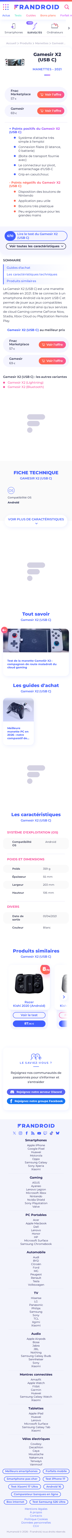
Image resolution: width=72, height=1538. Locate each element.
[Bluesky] (57, 1133)
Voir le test (29, 1015)
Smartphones (36, 1140)
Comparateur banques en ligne (36, 1494)
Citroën (36, 1264)
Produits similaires (21, 281)
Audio (36, 1334)
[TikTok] (51, 1133)
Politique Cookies (36, 1519)
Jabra (36, 1345)
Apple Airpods (36, 1338)
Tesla (36, 1281)
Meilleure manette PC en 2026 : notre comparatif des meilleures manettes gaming (18, 733)
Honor (36, 1233)
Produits (26, 43)
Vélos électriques (36, 1439)
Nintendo (36, 1196)
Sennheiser (36, 1359)
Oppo (36, 1159)
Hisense (36, 1298)
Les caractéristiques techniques (32, 274)
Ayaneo (36, 1186)
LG (36, 1301)
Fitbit (36, 1386)
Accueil (11, 43)
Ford (36, 1267)
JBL (36, 1349)
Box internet (15, 1502)
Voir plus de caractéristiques (36, 519)
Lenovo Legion (36, 1189)
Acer (36, 1220)
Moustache (36, 1454)
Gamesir (58, 43)
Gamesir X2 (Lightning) (25, 382)
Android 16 (53, 1486)
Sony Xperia (36, 1166)
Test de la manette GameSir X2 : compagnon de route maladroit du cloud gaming (32, 664)
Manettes (41, 43)
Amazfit (36, 1379)
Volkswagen (36, 1284)
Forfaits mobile (56, 1471)
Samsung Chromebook (36, 1244)
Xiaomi (36, 1169)
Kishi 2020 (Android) (29, 1006)
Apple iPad (36, 1413)
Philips (36, 1308)
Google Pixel (36, 1148)
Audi (36, 1257)
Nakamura (36, 1457)
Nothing (36, 1352)
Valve (36, 1206)
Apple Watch (36, 1383)
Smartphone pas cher (22, 1478)
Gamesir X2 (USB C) (23, 330)
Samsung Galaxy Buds (36, 1356)
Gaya (36, 1450)
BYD (36, 1260)
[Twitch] (45, 1133)
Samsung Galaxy (36, 1162)
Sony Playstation (36, 1203)
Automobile (36, 1252)
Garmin (36, 1390)
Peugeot (36, 1274)
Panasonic (36, 1305)
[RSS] (33, 1133)
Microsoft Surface (36, 1240)
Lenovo (36, 1230)
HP (36, 1237)
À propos (36, 1512)
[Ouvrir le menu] (5, 7)
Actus (6, 15)
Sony (36, 1315)
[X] (14, 1133)
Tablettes (36, 1408)
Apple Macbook (36, 1223)
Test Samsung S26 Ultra (48, 1502)
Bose (36, 1342)
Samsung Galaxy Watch (36, 1396)
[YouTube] (39, 1133)
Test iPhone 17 (55, 1478)
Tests (18, 15)
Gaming (36, 1177)
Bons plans (48, 15)
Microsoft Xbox (36, 1193)
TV (36, 1293)
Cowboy (36, 1444)
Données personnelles (36, 1522)
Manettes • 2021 (47, 69)
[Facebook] (26, 1133)
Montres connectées (36, 1374)
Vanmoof (36, 1464)
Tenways (36, 1461)
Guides (31, 15)
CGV (36, 1526)
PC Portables (36, 1215)
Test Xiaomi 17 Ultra (24, 1486)
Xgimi (36, 1322)
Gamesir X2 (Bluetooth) (26, 387)
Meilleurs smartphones (21, 1471)
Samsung (36, 1311)
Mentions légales (36, 1509)
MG (36, 1271)
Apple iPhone (36, 1145)
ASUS (36, 1182)
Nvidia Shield (36, 1199)
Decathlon (36, 1447)
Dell (36, 1226)
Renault (36, 1278)
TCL (36, 1318)
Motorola (36, 1155)
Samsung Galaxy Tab (36, 1427)
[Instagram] (20, 1133)
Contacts (36, 1515)
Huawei (36, 1152)
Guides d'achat (18, 268)
